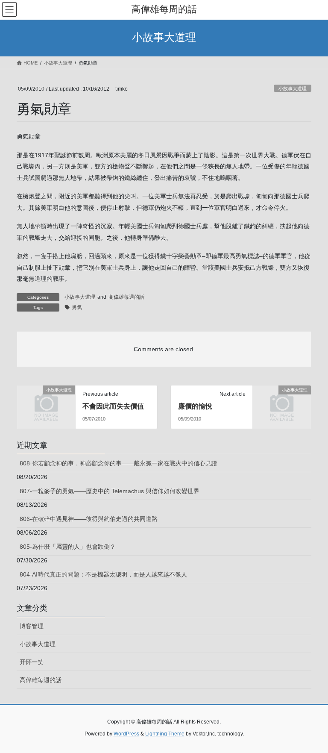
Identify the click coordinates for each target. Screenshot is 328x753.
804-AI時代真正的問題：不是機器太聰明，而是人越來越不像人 (103, 574)
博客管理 (32, 626)
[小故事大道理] (46, 403)
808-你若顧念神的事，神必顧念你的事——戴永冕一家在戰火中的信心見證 (118, 463)
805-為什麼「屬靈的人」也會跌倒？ (68, 546)
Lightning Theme (164, 734)
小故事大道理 (292, 88)
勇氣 (77, 307)
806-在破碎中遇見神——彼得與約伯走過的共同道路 (89, 518)
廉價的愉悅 (195, 406)
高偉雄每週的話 (126, 297)
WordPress (126, 734)
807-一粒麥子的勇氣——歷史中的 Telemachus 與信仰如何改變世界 (109, 491)
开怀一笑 (32, 662)
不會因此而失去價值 (113, 406)
